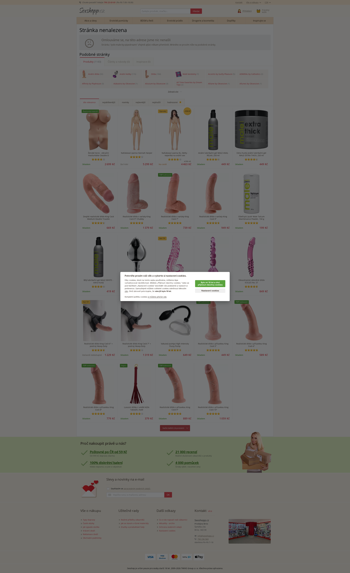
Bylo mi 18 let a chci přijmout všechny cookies (210, 283)
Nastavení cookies (210, 290)
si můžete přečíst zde (157, 297)
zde (126, 291)
